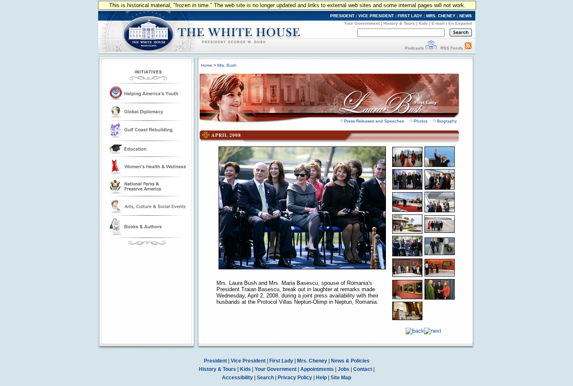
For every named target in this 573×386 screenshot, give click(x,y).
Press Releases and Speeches (374, 121)
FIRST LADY (410, 15)
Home (206, 65)
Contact (362, 369)
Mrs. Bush (227, 65)
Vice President (248, 361)
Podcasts (414, 48)
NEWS (465, 15)
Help (321, 378)
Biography (447, 121)
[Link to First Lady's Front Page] (335, 95)
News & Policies (350, 361)
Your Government (362, 23)
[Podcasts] (431, 48)
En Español (460, 23)
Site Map (341, 378)
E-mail (438, 23)
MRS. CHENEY (441, 15)
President (215, 361)
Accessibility (237, 378)
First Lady (281, 361)
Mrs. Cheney (312, 361)
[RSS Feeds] (468, 48)
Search (265, 378)
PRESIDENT (342, 15)
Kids (423, 23)
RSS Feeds (451, 48)
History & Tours (399, 23)
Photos (420, 121)
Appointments (317, 369)
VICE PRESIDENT (376, 15)
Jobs (343, 369)
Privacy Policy (295, 378)
